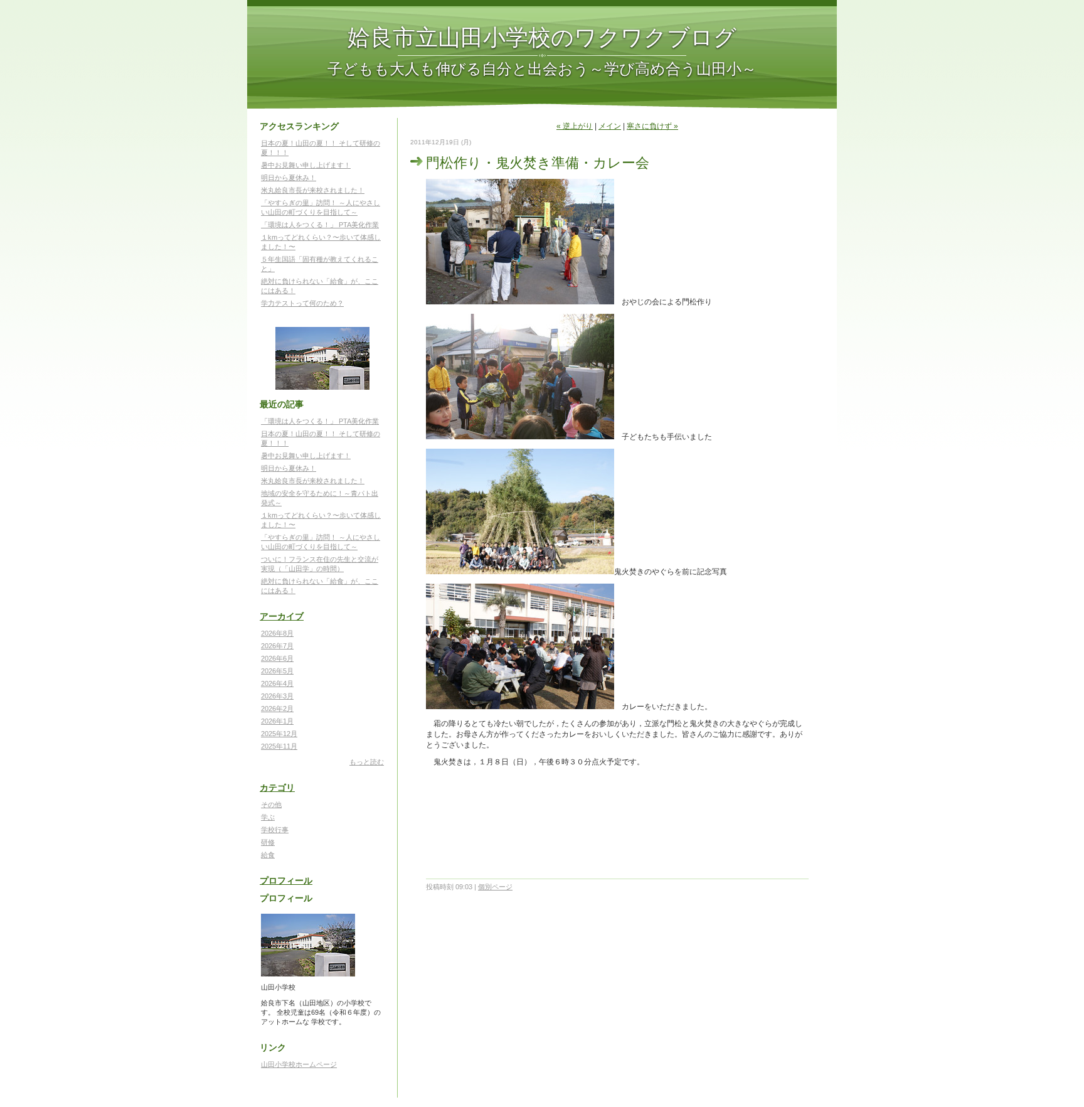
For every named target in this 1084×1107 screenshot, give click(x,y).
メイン (609, 126)
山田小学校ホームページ (299, 1064)
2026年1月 (277, 721)
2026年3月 (277, 696)
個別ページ (495, 886)
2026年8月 (277, 633)
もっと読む (366, 762)
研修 (268, 842)
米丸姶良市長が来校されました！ (312, 190)
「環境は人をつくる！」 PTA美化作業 (320, 224)
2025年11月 (279, 746)
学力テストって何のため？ (302, 303)
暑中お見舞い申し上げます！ (306, 165)
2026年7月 (277, 646)
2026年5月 (277, 671)
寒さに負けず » (652, 126)
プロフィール (286, 880)
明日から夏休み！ (288, 177)
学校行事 (275, 829)
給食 (268, 854)
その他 (271, 804)
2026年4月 (277, 683)
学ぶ (268, 817)
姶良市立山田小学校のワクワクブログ (542, 36)
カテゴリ (277, 788)
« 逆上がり (574, 126)
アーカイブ (282, 616)
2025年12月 (279, 733)
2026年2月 (277, 708)
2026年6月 (277, 658)
